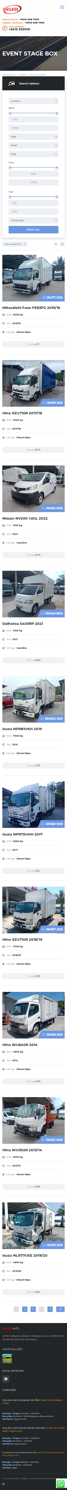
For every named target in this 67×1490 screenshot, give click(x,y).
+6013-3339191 (19, 29)
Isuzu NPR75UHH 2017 (22, 834)
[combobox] (33, 101)
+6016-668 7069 (34, 22)
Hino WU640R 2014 (20, 1045)
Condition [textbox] (15, 100)
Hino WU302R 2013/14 (22, 1150)
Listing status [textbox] (17, 220)
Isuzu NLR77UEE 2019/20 (24, 1255)
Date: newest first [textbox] (13, 244)
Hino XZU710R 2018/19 (22, 939)
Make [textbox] (13, 136)
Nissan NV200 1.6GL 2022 (25, 518)
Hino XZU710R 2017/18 (22, 413)
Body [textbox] (13, 154)
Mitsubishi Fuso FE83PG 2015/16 (31, 308)
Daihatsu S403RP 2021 (22, 624)
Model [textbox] (14, 145)
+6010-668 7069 (29, 19)
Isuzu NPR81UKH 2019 (22, 729)
